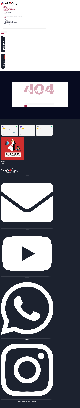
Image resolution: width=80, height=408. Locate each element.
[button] (2, 36)
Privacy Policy (3, 161)
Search (25, 102)
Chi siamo (5, 7)
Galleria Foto (5, 10)
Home (4, 6)
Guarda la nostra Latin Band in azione (9, 9)
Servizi (4, 13)
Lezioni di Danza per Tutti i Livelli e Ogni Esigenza (13, 16)
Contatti (4, 17)
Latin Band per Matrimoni (7, 8)
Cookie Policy (3, 163)
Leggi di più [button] (4, 134)
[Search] (2, 33)
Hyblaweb (29, 403)
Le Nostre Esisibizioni (8, 12)
